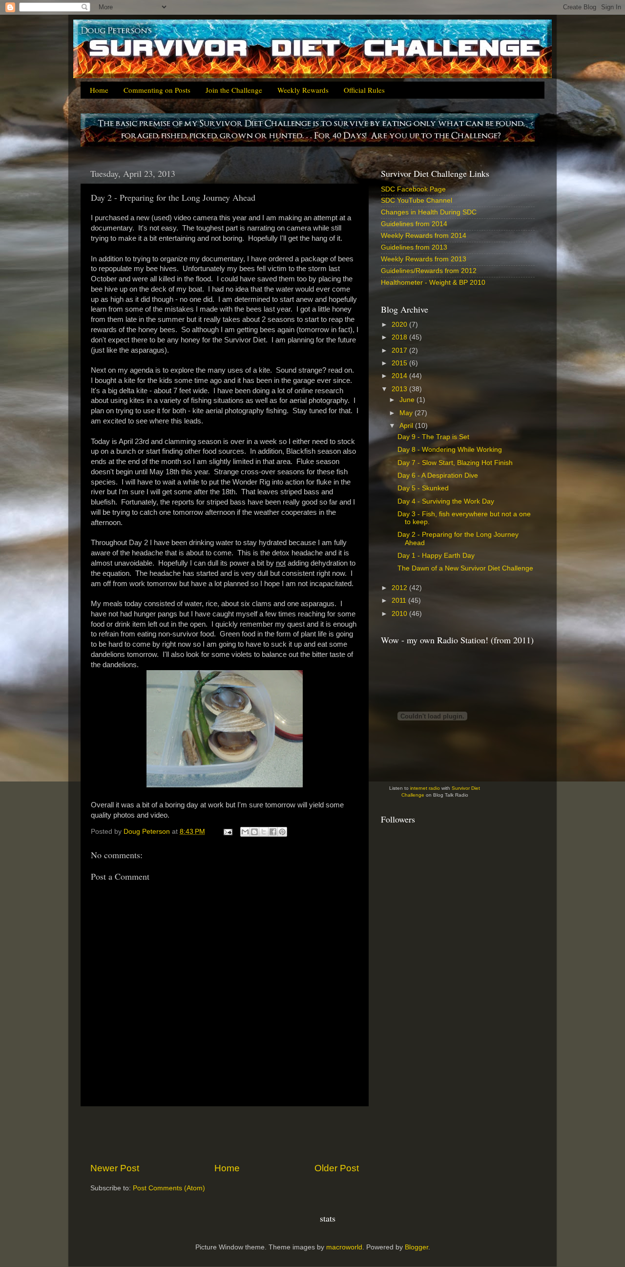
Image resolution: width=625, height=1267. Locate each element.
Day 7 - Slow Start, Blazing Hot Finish (455, 462)
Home (99, 90)
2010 (400, 613)
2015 (400, 363)
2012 (400, 587)
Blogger (416, 1247)
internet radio (425, 788)
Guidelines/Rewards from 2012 (429, 271)
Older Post (336, 1168)
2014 (400, 376)
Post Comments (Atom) (169, 1188)
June (408, 399)
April (407, 425)
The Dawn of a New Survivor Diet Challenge (465, 568)
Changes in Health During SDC (429, 212)
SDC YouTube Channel (416, 200)
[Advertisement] (224, 1134)
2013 (400, 389)
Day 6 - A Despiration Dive (437, 475)
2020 (400, 324)
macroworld (344, 1247)
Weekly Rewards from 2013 (423, 259)
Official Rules (364, 90)
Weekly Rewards (303, 90)
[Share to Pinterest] (282, 832)
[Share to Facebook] (273, 832)
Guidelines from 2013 (414, 247)
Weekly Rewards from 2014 (423, 235)
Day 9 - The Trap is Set (433, 437)
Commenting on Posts (157, 90)
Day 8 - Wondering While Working (449, 449)
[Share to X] (264, 832)
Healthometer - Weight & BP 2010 (433, 282)
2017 (400, 350)
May (407, 413)
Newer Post (114, 1168)
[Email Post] (227, 831)
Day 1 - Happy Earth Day (436, 555)
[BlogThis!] (254, 832)
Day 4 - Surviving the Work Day (445, 501)
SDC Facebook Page (413, 189)
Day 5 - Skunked (423, 488)
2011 (400, 600)
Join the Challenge (234, 90)
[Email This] (245, 832)
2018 (400, 337)
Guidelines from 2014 (414, 224)
